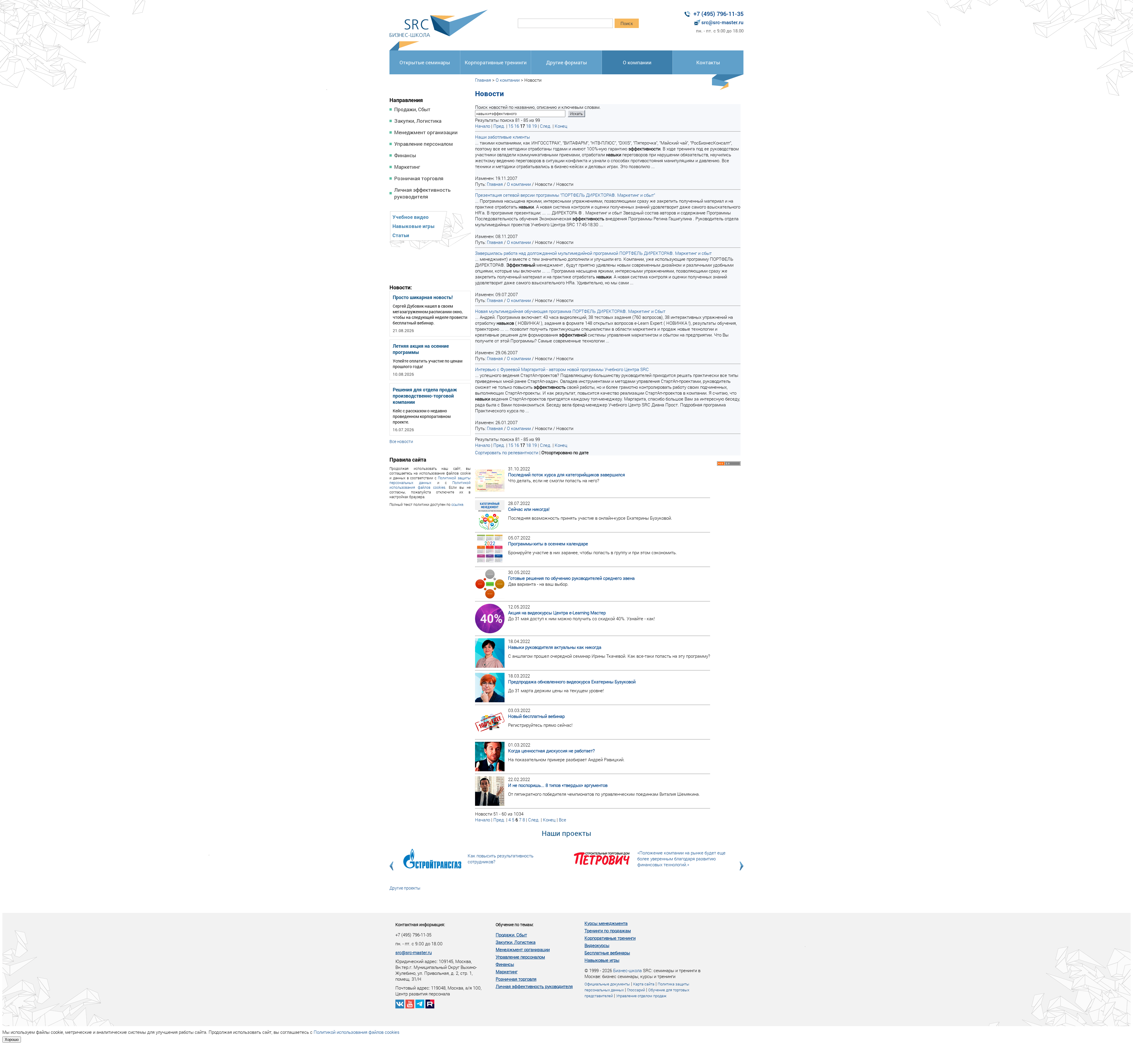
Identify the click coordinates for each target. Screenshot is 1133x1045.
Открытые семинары (425, 62)
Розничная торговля (418, 178)
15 (510, 126)
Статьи (400, 235)
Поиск (626, 23)
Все (562, 820)
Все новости (401, 441)
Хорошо (12, 1039)
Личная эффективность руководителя (422, 193)
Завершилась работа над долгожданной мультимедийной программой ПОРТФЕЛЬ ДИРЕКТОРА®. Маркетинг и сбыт (593, 253)
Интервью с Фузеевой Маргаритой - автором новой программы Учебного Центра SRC (562, 369)
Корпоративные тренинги (496, 62)
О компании (637, 62)
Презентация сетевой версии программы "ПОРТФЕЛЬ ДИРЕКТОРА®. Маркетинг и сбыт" (565, 195)
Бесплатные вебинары (607, 953)
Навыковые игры (413, 226)
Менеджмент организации (426, 132)
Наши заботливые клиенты (502, 137)
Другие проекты (404, 888)
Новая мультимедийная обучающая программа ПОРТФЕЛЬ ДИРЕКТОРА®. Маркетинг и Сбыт (570, 311)
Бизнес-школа (627, 970)
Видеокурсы (596, 945)
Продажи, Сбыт (412, 109)
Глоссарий (636, 989)
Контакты (708, 62)
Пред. (499, 126)
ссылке (457, 504)
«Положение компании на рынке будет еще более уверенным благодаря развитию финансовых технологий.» (681, 858)
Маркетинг (407, 166)
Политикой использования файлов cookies (430, 485)
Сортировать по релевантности (506, 452)
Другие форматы (566, 62)
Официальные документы (607, 984)
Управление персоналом (423, 143)
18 (528, 126)
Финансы (405, 155)
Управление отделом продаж (641, 995)
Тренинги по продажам (607, 931)
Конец (561, 126)
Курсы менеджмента (606, 923)
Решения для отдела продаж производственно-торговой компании (425, 395)
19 (534, 126)
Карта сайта (643, 984)
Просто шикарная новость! (423, 297)
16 (516, 126)
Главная (483, 80)
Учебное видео (410, 217)
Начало (482, 126)
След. (545, 126)
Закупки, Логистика (417, 120)
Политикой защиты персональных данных (430, 480)
